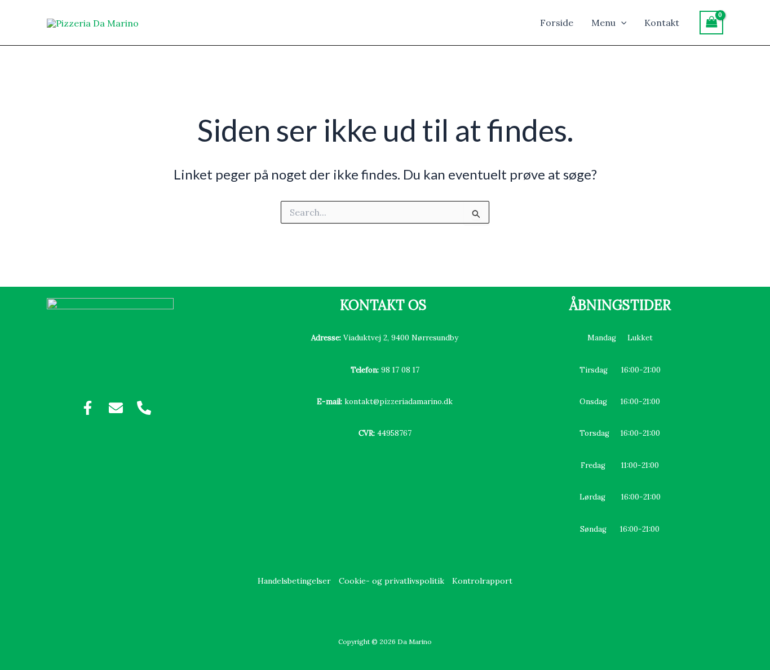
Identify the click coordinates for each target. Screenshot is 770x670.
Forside (556, 22)
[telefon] (144, 408)
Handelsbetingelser (294, 581)
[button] (621, 22)
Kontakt (661, 22)
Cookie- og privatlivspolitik (391, 581)
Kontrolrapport (482, 581)
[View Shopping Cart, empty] (711, 22)
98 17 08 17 (400, 370)
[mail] (116, 408)
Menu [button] (603, 22)
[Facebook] (88, 408)
